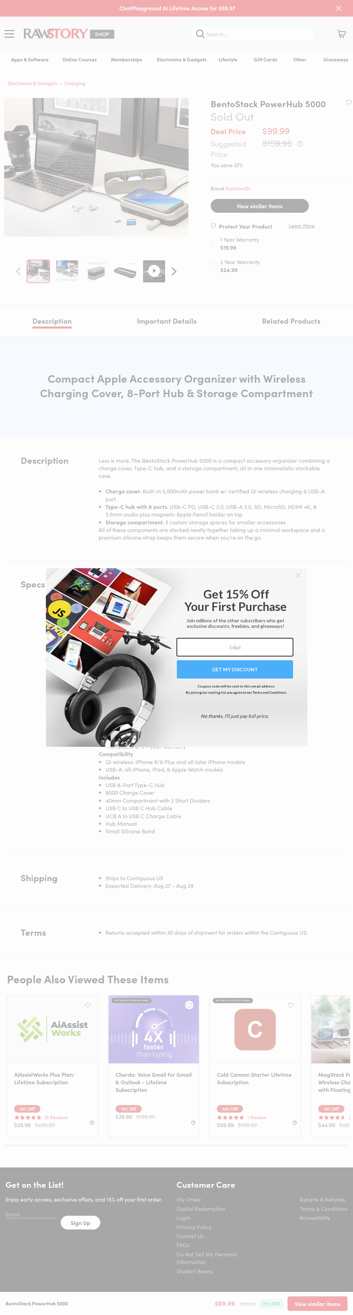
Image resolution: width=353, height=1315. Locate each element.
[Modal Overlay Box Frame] (177, 657)
